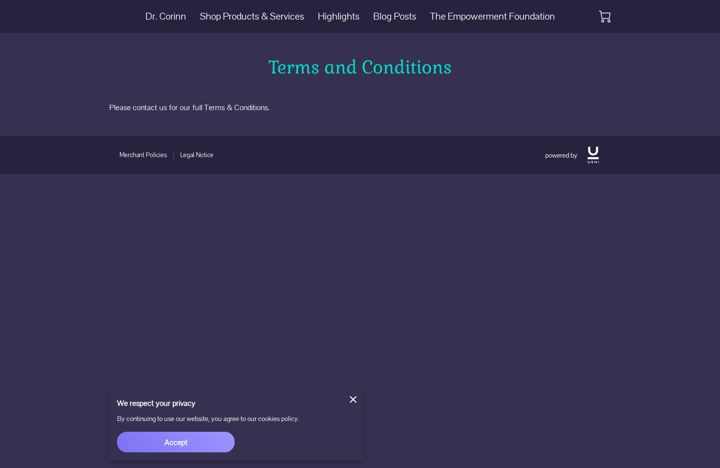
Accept (176, 442)
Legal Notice (197, 155)
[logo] (593, 155)
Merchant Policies (143, 155)
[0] (605, 17)
